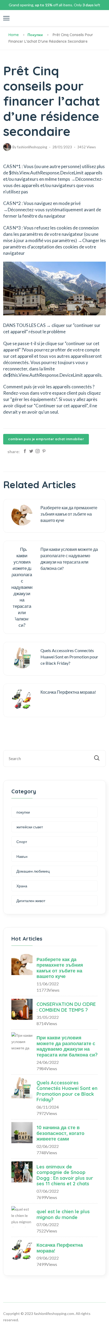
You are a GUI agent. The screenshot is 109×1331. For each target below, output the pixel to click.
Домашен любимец (33, 871)
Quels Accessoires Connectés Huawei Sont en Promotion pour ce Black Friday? (67, 1091)
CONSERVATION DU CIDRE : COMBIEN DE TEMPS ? (66, 1007)
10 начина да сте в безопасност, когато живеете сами (60, 1133)
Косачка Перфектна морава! (60, 1248)
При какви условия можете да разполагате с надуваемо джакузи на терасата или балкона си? (67, 1046)
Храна (21, 886)
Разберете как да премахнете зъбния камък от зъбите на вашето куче (60, 968)
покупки (35, 34)
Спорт (21, 841)
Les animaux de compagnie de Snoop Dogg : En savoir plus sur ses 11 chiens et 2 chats (65, 1175)
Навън (22, 856)
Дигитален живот (30, 900)
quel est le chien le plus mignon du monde (63, 1214)
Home (13, 34)
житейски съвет (29, 827)
